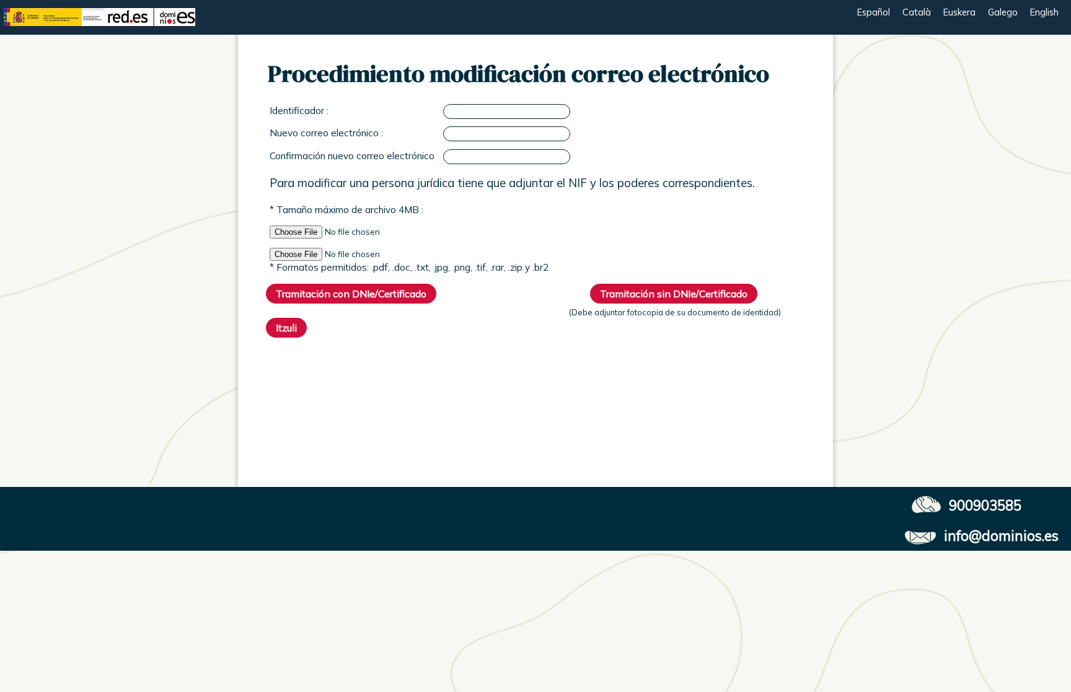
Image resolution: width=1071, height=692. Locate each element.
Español (873, 12)
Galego (1003, 12)
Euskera (959, 12)
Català (916, 12)
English (1044, 12)
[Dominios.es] (99, 32)
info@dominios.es (1001, 536)
